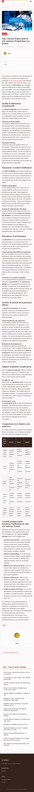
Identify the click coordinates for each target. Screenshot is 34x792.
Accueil (3, 7)
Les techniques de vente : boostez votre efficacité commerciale (17, 678)
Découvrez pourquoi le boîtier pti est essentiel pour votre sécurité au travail (16, 739)
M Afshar (5, 760)
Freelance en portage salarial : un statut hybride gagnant (17, 683)
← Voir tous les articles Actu (10, 652)
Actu (8, 7)
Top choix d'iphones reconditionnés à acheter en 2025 (17, 694)
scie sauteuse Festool (17, 80)
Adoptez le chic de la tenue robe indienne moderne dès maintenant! (15, 709)
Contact (4, 782)
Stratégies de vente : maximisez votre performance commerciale (14, 699)
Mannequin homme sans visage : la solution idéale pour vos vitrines (16, 728)
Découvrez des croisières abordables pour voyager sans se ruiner (15, 688)
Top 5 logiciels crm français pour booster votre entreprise (16, 744)
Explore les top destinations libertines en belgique (15, 734)
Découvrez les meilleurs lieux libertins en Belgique (15, 714)
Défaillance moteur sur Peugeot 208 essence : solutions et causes (16, 704)
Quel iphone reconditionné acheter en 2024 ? (16, 724)
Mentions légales (6, 779)
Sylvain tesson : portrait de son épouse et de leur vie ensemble (17, 673)
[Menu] (30, 1)
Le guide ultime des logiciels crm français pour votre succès (17, 720)
